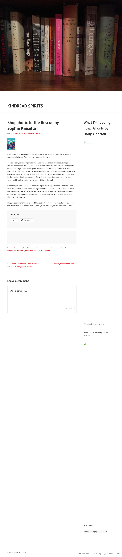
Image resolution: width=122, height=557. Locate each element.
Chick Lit (26, 248)
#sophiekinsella (30, 251)
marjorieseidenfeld (35, 134)
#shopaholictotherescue (15, 251)
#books (60, 248)
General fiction (35, 248)
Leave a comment (44, 251)
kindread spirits (25, 106)
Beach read (18, 248)
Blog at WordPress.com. (16, 553)
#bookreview (52, 248)
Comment (68, 308)
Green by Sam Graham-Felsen (64, 263)
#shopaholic (68, 248)
